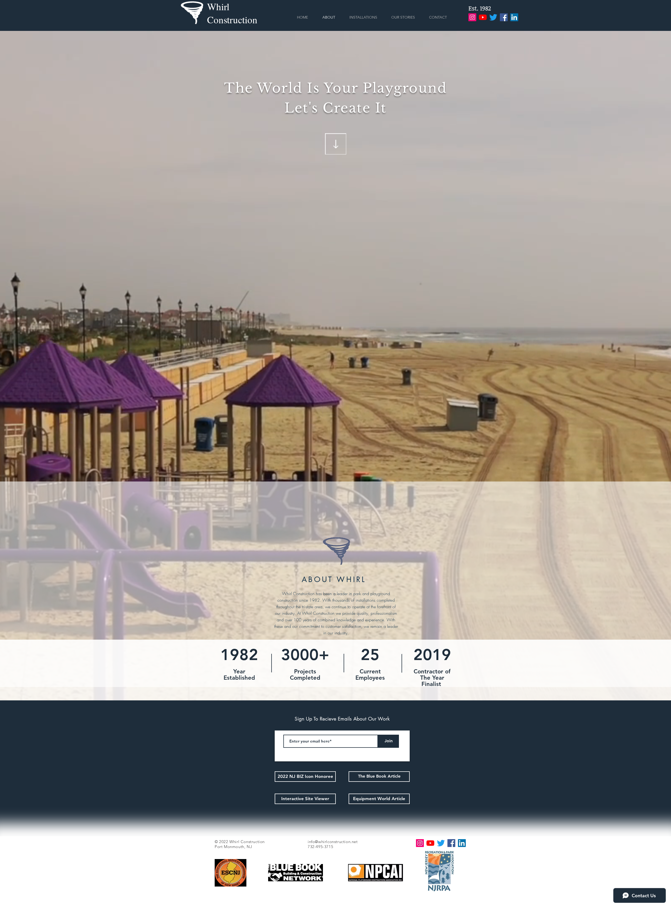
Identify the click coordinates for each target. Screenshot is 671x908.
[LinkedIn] (514, 17)
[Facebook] (504, 17)
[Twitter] (493, 17)
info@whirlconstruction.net (333, 841)
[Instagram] (472, 17)
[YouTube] (483, 17)
